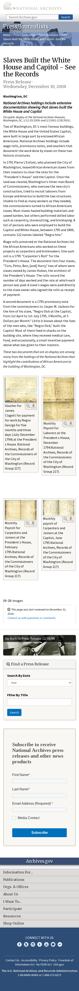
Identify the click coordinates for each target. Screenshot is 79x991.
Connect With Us (39, 937)
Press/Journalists (24, 35)
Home (7, 35)
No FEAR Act (44, 964)
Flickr (59, 944)
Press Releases (48, 35)
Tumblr (39, 944)
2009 (64, 35)
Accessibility (29, 960)
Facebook (19, 944)
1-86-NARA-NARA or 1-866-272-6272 (39, 975)
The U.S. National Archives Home (32, 7)
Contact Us (12, 960)
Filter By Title (17, 695)
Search (65, 17)
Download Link (33, 406)
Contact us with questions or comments (31, 618)
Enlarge (28, 406)
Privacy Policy (48, 960)
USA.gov (59, 964)
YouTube (46, 944)
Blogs (53, 944)
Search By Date (18, 675)
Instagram (32, 944)
